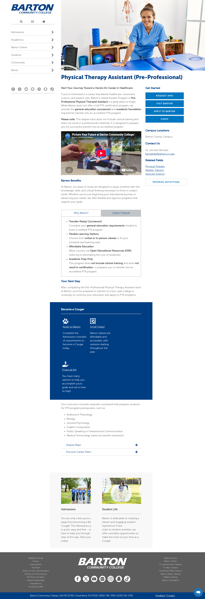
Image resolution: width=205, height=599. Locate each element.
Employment (36, 564)
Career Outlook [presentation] (121, 213)
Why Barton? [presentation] (81, 213)
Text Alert (36, 567)
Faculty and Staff (36, 587)
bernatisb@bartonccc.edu (160, 154)
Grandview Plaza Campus (170, 571)
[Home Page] (43, 21)
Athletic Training (154, 170)
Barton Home (170, 558)
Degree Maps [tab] (73, 445)
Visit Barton (164, 103)
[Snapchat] (45, 90)
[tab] (81, 213)
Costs (164, 119)
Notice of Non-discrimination (36, 571)
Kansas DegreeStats (35, 580)
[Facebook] (13, 90)
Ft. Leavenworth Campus (170, 564)
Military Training (170, 577)
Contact (171, 595)
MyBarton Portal (36, 558)
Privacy (36, 561)
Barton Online (170, 561)
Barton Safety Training (170, 574)
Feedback (160, 595)
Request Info (164, 96)
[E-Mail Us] (32, 21)
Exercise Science (155, 174)
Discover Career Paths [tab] (78, 452)
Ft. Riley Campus (170, 567)
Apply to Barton (164, 111)
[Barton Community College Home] (32, 9)
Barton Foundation (170, 580)
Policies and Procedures (36, 574)
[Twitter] (19, 90)
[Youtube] (26, 90)
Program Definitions (166, 182)
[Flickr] (32, 90)
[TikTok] (52, 90)
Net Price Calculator (36, 577)
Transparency (36, 583)
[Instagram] (39, 90)
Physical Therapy (155, 166)
